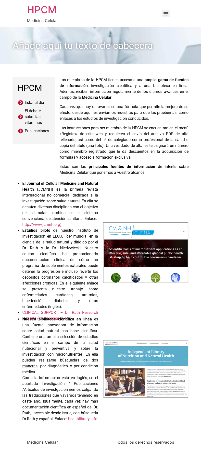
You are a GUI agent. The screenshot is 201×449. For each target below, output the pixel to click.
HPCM (42, 10)
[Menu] (166, 13)
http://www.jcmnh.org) (42, 224)
